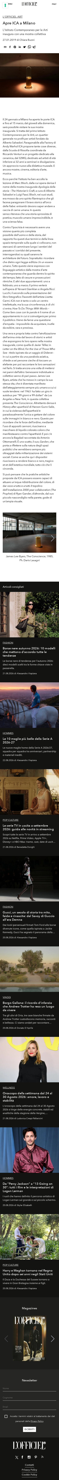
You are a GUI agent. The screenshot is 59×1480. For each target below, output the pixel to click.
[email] (5, 47)
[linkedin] (19, 47)
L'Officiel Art (13, 16)
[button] (53, 538)
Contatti (29, 1464)
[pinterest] (14, 47)
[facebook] (10, 47)
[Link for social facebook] (22, 1457)
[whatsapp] (29, 47)
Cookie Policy (29, 1474)
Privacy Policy (37, 1421)
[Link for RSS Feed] (42, 1457)
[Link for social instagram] (29, 1457)
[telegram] (34, 47)
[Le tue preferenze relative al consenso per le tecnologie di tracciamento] (5, 5)
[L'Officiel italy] (29, 4)
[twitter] (24, 47)
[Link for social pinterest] (35, 1457)
